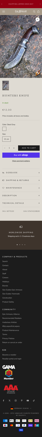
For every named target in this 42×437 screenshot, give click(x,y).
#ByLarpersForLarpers (11, 326)
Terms (4, 334)
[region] (21, 233)
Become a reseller (9, 355)
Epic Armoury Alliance (11, 314)
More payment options (21, 161)
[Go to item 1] (5, 85)
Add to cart (29, 148)
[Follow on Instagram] (15, 400)
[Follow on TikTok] (34, 400)
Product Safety (8, 302)
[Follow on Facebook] (3, 400)
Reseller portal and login (11, 359)
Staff (4, 273)
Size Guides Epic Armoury (12, 290)
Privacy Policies (8, 338)
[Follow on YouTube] (28, 400)
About (4, 269)
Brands (5, 286)
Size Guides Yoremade (11, 294)
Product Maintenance (10, 330)
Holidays (5, 281)
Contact (5, 265)
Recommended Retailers (11, 318)
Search (5, 261)
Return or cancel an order (12, 342)
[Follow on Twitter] (9, 400)
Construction (7, 298)
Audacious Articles (9, 322)
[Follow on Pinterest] (22, 400)
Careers (5, 277)
